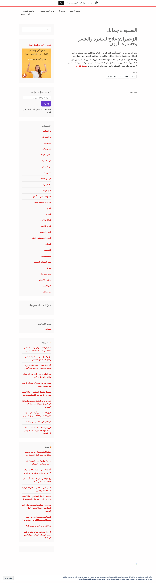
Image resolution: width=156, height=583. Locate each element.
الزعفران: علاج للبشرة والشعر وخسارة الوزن (107, 41)
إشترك (46, 103)
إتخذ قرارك (47, 184)
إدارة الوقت (47, 190)
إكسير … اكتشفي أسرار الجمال (39, 45)
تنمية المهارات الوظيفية (42, 262)
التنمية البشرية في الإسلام (41, 238)
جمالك (48, 268)
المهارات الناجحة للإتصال (42, 202)
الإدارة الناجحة (46, 226)
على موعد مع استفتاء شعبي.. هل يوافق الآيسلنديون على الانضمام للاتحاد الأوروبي (36, 404)
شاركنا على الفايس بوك (40, 305)
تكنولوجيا (45, 342)
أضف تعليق (133, 92)
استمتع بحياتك (46, 256)
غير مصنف (47, 291)
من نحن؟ (62, 11)
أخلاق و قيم (47, 172)
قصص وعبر (46, 148)
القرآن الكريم (25, 14)
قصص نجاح (47, 143)
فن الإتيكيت (47, 131)
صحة (47, 446)
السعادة (48, 244)
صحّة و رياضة (46, 274)
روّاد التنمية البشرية (29, 11)
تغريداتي (48, 329)
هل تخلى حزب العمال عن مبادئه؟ (38, 421)
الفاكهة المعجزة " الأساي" (41, 196)
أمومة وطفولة (46, 166)
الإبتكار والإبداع (45, 220)
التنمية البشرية (45, 232)
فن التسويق (46, 137)
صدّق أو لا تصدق (45, 279)
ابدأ (61, 3)
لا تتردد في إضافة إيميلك (40, 92)
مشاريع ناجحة (46, 154)
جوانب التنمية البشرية (47, 11)
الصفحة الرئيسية (75, 11)
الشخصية (47, 250)
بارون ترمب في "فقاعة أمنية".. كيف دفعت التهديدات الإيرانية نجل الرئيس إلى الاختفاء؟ (37, 430)
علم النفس (47, 285)
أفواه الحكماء (46, 160)
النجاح (49, 208)
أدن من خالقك (46, 178)
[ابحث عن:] (36, 29)
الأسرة (48, 214)
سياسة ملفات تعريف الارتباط (87, 579)
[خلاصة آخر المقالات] (50, 342)
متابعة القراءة (81, 65)
